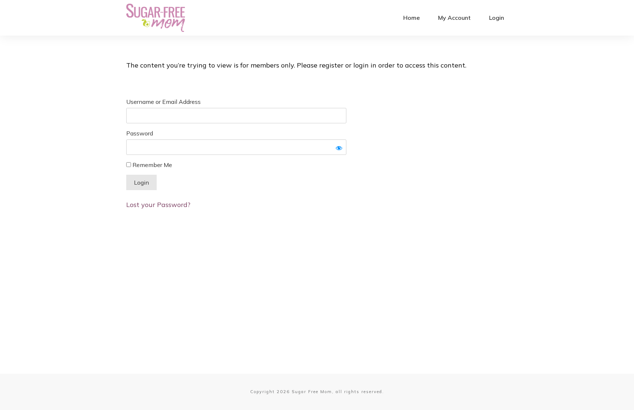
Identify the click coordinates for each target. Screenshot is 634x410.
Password (139, 133)
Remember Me (151, 164)
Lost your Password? (158, 204)
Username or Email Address (163, 101)
